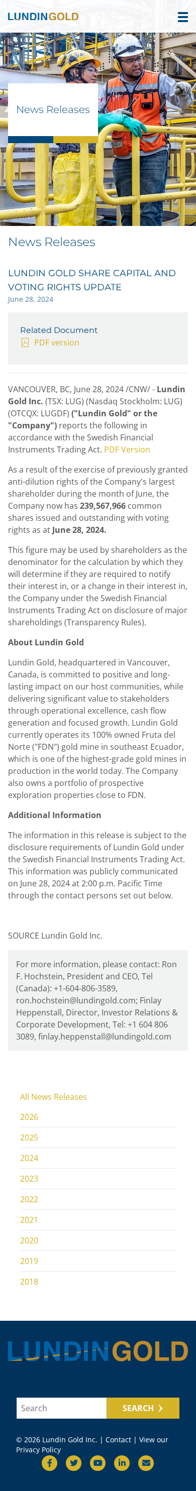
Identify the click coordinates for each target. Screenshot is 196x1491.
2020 (29, 1240)
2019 (29, 1261)
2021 (29, 1219)
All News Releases (53, 1096)
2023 (29, 1178)
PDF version (56, 342)
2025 (29, 1137)
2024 (29, 1158)
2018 (29, 1281)
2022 (29, 1199)
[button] (183, 17)
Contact (118, 1439)
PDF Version (127, 449)
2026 (29, 1116)
